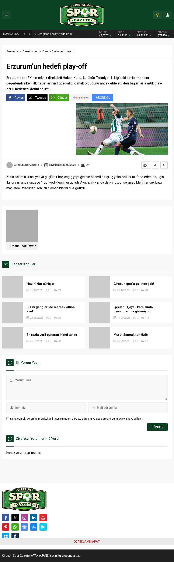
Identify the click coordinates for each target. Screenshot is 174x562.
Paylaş (19, 97)
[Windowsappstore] (5, 536)
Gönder (62, 97)
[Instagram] (24, 517)
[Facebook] (5, 517)
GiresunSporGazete (26, 164)
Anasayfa (12, 51)
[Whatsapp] (15, 527)
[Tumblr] (15, 536)
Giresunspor (30, 51)
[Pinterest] (5, 527)
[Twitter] (15, 517)
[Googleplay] (43, 527)
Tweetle (40, 97)
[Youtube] (43, 517)
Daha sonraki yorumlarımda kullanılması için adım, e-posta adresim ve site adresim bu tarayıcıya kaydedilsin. (76, 418)
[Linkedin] (33, 517)
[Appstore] (33, 527)
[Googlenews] (24, 527)
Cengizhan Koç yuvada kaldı (55, 33)
